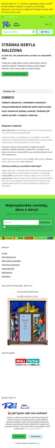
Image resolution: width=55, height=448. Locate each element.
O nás (4, 253)
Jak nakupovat (9, 257)
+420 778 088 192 (10, 17)
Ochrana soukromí (10, 265)
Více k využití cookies (33, 429)
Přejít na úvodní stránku (15, 74)
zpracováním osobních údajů (26, 227)
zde (37, 443)
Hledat (33, 31)
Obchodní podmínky (11, 261)
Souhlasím (36, 436)
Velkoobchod (8, 268)
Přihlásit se (45, 222)
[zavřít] (52, 2)
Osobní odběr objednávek (27, 291)
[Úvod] (11, 24)
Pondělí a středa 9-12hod (27, 296)
